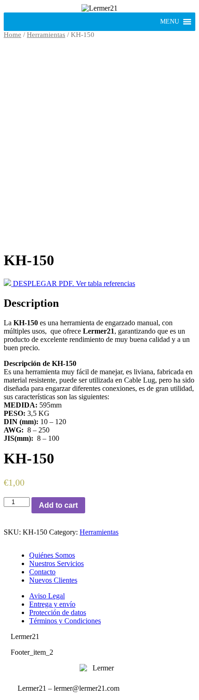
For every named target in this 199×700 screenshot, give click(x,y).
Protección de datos (57, 612)
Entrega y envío (52, 604)
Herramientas (46, 34)
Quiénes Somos (52, 555)
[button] (169, 21)
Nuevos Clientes (53, 580)
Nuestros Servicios (56, 563)
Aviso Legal (47, 596)
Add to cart (58, 505)
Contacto (42, 572)
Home (12, 34)
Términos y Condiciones (65, 621)
